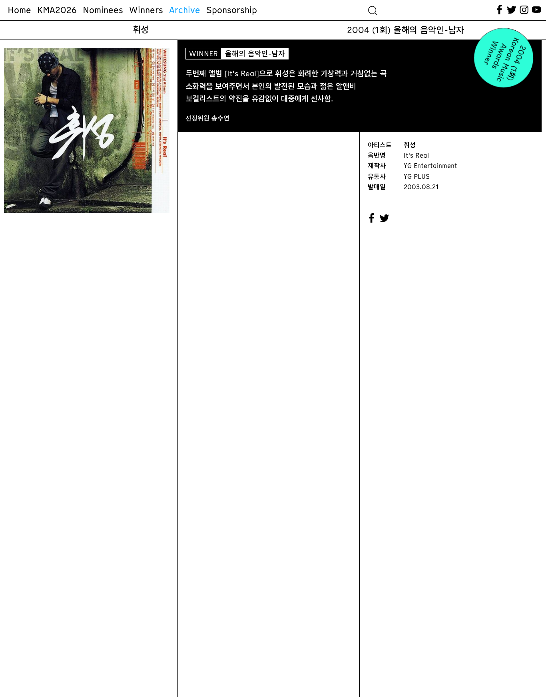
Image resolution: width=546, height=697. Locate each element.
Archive (184, 10)
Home (19, 10)
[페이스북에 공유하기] (372, 218)
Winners (146, 10)
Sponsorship (231, 10)
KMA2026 (57, 10)
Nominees (103, 10)
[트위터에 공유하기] (385, 218)
